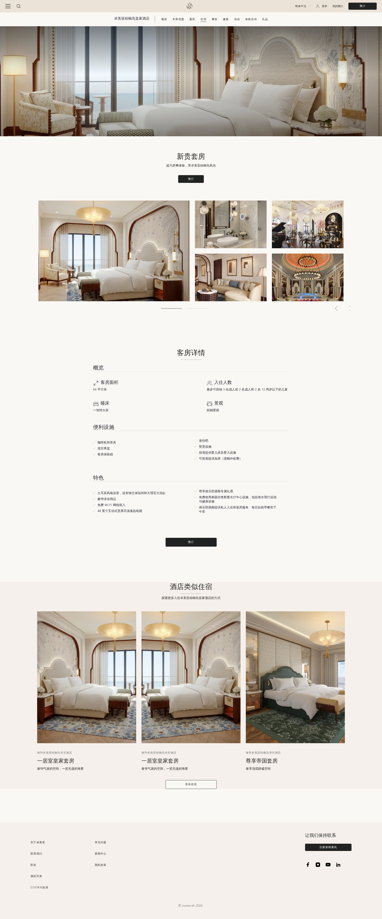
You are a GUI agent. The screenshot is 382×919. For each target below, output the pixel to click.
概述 (164, 19)
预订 (362, 6)
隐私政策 (101, 865)
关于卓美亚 (38, 842)
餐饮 (215, 19)
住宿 (203, 19)
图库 (192, 19)
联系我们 (36, 853)
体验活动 (251, 19)
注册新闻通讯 (328, 847)
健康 (226, 19)
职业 (33, 865)
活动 (237, 19)
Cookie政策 (39, 887)
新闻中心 (101, 853)
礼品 (265, 19)
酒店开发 (36, 876)
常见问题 (101, 842)
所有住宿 (191, 784)
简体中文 (301, 6)
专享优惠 (178, 19)
